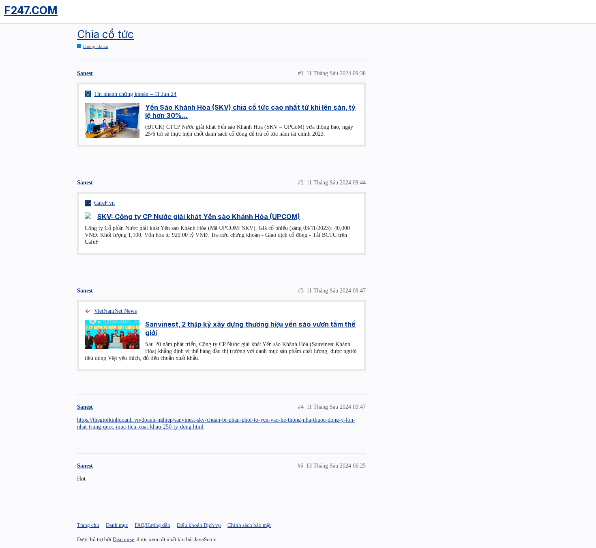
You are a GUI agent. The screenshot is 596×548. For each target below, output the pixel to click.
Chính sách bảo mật (249, 525)
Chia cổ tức (105, 34)
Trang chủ (88, 525)
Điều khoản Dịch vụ (199, 525)
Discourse (123, 539)
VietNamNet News (115, 311)
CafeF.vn (104, 202)
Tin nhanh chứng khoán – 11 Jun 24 (135, 94)
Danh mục (117, 525)
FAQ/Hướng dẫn (152, 525)
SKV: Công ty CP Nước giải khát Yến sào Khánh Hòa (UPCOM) (198, 216)
